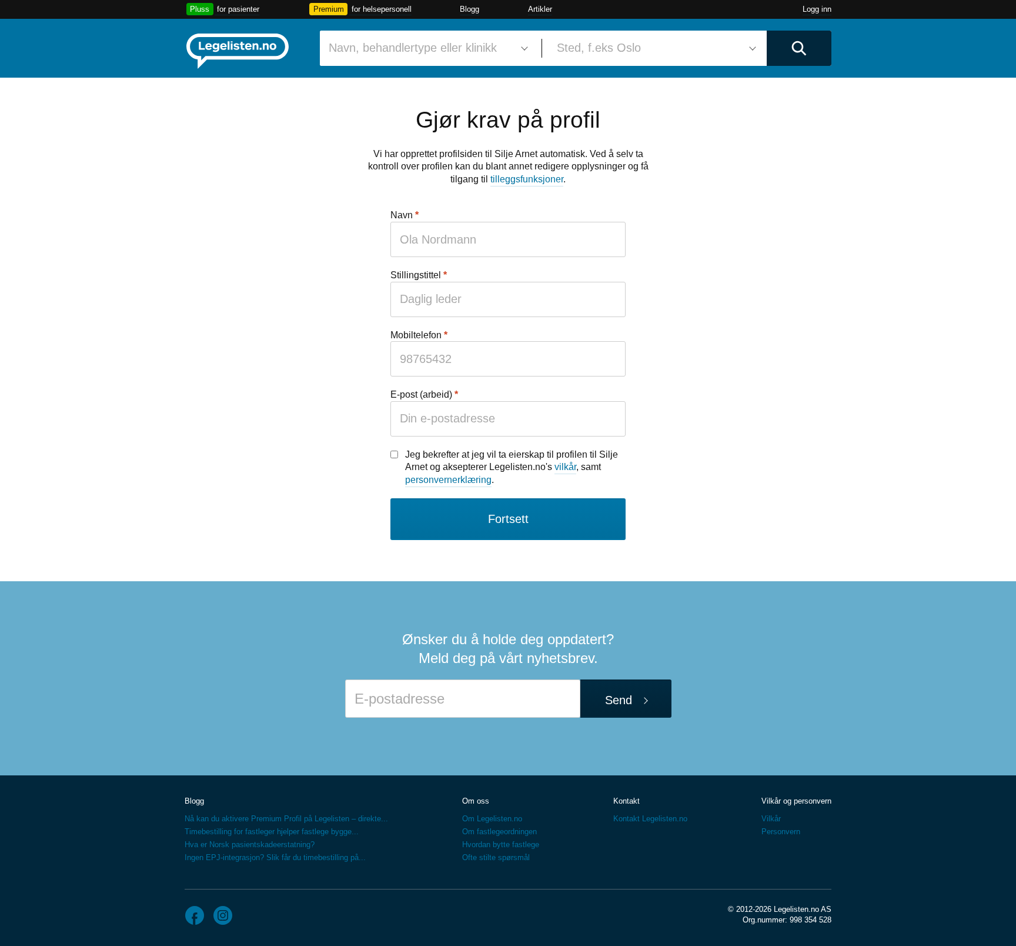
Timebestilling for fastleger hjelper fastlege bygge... (272, 831)
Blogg (469, 9)
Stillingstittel (415, 275)
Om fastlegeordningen (499, 831)
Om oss (475, 801)
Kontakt (626, 801)
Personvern (780, 831)
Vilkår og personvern (796, 801)
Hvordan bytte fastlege (500, 844)
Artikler (540, 9)
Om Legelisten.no (492, 818)
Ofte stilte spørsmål (496, 857)
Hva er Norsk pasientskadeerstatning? (250, 844)
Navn (401, 215)
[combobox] (426, 48)
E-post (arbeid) (421, 394)
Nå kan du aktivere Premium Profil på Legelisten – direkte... (286, 818)
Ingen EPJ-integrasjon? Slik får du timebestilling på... (275, 857)
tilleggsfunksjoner (526, 179)
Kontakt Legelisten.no (650, 818)
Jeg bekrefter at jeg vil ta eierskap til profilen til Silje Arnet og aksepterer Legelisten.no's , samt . (511, 467)
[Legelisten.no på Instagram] (223, 915)
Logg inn (817, 9)
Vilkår (771, 818)
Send (618, 700)
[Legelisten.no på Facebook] (195, 915)
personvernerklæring (448, 480)
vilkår (565, 467)
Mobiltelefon (416, 335)
